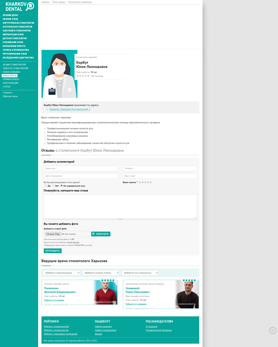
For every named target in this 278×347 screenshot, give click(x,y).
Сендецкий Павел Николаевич (138, 290)
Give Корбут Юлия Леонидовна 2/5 (142, 182)
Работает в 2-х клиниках (136, 304)
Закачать (102, 234)
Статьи (6, 86)
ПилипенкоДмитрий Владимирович (60, 290)
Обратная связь (10, 96)
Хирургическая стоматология (18, 23)
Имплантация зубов (13, 34)
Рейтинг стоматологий (56, 326)
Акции (98, 333)
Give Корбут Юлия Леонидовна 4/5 (148, 182)
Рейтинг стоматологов (56, 330)
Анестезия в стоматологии (17, 30)
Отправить (52, 250)
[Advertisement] (120, 27)
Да (49, 185)
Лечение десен (10, 15)
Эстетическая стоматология (17, 26)
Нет (57, 185)
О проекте (7, 92)
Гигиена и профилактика (16, 50)
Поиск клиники (11, 71)
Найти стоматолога (105, 330)
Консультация (10, 82)
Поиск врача (9, 75)
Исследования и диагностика (18, 57)
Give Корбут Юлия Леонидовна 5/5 (151, 182)
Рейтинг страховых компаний (60, 333)
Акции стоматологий (14, 64)
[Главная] (19, 7)
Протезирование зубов (15, 53)
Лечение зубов (10, 19)
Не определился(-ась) (74, 185)
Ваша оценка (130, 182)
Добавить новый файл (55, 229)
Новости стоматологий (15, 68)
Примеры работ (11, 79)
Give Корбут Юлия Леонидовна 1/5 (140, 182)
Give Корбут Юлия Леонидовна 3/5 (145, 182)
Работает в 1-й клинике (54, 300)
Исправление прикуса (14, 46)
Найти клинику (103, 326)
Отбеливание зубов (13, 42)
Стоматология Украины (159, 330)
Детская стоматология (15, 38)
